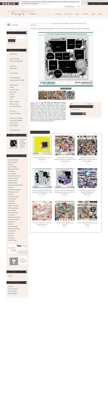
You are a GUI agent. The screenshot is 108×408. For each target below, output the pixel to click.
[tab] (40, 132)
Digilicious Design (12, 182)
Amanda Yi (11, 164)
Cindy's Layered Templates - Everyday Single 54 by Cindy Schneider (42, 192)
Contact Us (11, 286)
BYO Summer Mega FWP (16, 61)
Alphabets (12, 96)
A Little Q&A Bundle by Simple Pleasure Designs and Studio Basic (64, 159)
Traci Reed (11, 233)
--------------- (13, 56)
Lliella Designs (11, 203)
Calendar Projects (14, 104)
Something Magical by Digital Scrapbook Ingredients (87, 192)
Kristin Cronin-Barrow (13, 196)
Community (68, 14)
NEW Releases (13, 54)
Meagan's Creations (13, 205)
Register (101, 3)
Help (99, 14)
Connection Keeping (13, 178)
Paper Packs (13, 92)
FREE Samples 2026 (15, 130)
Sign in (94, 3)
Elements (12, 94)
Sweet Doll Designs (13, 226)
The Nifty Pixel (11, 231)
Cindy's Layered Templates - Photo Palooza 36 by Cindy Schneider (23, 143)
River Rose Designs (13, 212)
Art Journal (12, 111)
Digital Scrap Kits (14, 85)
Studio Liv (10, 224)
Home (32, 23)
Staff (93, 14)
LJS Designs (11, 201)
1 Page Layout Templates (43, 23)
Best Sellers (13, 66)
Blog (77, 14)
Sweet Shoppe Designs (14, 228)
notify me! (74, 109)
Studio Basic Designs (13, 219)
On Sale (10, 276)
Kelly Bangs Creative (13, 192)
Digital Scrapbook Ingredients (15, 185)
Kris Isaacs (11, 194)
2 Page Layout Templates (16, 120)
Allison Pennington (12, 162)
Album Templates (14, 123)
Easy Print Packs (14, 89)
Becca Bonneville (12, 166)
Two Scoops (11, 237)
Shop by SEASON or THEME (17, 80)
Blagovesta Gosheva (13, 169)
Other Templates (14, 125)
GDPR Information (12, 293)
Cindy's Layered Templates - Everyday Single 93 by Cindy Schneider (65, 192)
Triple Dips (10, 235)
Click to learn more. (44, 3)
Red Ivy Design (12, 210)
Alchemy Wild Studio (13, 159)
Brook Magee (11, 171)
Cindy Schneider (12, 173)
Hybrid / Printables (14, 101)
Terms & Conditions (13, 289)
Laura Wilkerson (12, 198)
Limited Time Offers (15, 58)
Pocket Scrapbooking (15, 113)
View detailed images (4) (66, 88)
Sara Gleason (11, 215)
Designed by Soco (12, 180)
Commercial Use (14, 73)
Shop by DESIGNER (15, 77)
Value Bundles (13, 68)
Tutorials (85, 14)
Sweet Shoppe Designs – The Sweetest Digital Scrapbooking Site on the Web (23, 12)
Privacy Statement (12, 291)
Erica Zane (11, 187)
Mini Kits (12, 87)
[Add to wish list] (84, 113)
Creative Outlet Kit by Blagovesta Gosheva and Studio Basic (87, 159)
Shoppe (58, 14)
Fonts (11, 99)
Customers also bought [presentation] (40, 132)
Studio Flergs (11, 221)
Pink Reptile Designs (13, 208)
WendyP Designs (12, 240)
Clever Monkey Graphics (14, 176)
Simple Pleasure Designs (14, 217)
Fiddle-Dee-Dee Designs (14, 189)
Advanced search (11, 43)
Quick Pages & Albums (15, 106)
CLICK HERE (34, 102)
